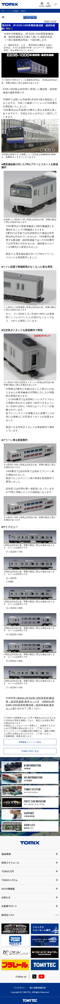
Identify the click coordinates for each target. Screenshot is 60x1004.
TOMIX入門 (7, 871)
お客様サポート (9, 906)
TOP (2, 11)
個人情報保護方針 (38, 987)
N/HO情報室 (8, 888)
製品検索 (6, 854)
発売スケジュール (10, 862)
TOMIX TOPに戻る (30, 751)
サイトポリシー (20, 987)
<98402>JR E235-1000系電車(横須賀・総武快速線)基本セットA (30, 699)
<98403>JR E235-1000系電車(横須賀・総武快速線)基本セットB (30, 705)
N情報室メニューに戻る (30, 741)
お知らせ (5, 897)
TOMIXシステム (9, 880)
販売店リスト (7, 915)
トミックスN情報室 (12, 11)
